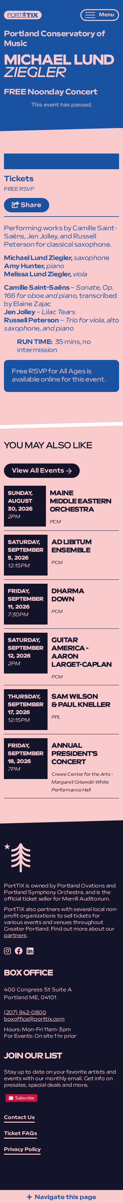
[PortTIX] (17, 871)
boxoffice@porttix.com (34, 1019)
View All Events (38, 471)
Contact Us (19, 1117)
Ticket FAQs (20, 1133)
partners (15, 935)
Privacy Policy (22, 1149)
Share (34, 205)
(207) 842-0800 (25, 1013)
